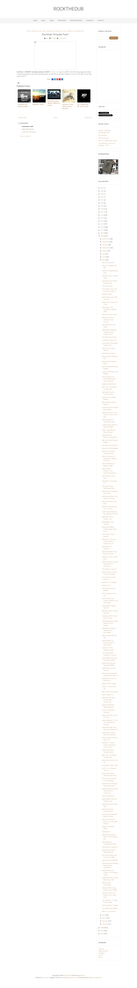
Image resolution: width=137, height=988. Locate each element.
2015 (102, 218)
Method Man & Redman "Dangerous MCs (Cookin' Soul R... (109, 332)
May (103, 260)
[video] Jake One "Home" (109, 314)
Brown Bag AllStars (39, 31)
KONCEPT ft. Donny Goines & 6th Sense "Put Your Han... (109, 745)
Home (35, 20)
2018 (102, 209)
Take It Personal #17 (108, 262)
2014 (102, 221)
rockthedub (69, 9)
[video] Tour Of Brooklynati (110, 448)
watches (101, 949)
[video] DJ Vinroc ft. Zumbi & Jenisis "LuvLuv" (108, 320)
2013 (102, 224)
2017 (102, 212)
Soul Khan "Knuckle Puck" (55, 34)
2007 (102, 931)
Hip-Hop (64, 31)
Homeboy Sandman (73, 31)
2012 (102, 227)
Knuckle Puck (54, 72)
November (105, 242)
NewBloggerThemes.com (70, 977)
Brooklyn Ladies (107, 294)
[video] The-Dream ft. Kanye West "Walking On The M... (109, 458)
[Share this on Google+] (57, 79)
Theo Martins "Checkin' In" (110, 847)
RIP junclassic (102, 135)
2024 (102, 194)
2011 (102, 230)
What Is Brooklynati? (108, 796)
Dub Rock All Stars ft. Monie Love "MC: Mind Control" (109, 821)
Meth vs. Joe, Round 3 (109, 911)
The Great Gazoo (107, 286)
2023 (102, 197)
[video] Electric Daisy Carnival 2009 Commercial (108, 700)
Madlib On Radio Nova (109, 384)
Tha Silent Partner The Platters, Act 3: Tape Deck (109, 895)
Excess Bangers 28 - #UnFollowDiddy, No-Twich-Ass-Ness (109, 379)
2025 (102, 191)
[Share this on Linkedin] (62, 79)
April (103, 915)
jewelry (100, 955)
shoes (100, 957)
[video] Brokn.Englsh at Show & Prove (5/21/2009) (109, 630)
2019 (102, 206)
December (105, 239)
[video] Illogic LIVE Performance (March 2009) (109, 309)
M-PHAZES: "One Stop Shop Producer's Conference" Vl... (109, 541)
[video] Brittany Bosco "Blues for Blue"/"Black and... (109, 837)
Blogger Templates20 (95, 977)
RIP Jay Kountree (103, 138)
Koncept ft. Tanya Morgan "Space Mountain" (67, 106)
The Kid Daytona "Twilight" (110, 905)
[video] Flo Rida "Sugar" (109, 683)
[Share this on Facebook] (52, 79)
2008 (102, 928)
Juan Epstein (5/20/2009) (110, 860)
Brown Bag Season (53, 31)
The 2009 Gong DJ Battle (110, 908)
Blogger (82, 975)
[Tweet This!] (55, 79)
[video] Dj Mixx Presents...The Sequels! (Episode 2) (109, 471)
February (105, 921)
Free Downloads (76, 20)
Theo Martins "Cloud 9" (109, 569)
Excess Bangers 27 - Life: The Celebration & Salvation (110, 722)
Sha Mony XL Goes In (108, 353)
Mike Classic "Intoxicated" (110, 692)
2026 (102, 188)
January (104, 924)
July (103, 254)
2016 (102, 215)
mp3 (82, 31)
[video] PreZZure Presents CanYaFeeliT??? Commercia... (110, 564)
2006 (102, 934)
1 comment (62, 38)
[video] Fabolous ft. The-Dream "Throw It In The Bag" (110, 415)
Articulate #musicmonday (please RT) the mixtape (110, 623)
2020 (102, 203)
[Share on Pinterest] (60, 79)
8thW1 (29, 31)
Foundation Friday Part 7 (109, 340)
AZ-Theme (45, 977)
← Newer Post (21, 117)
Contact (101, 20)
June (104, 257)
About (43, 20)
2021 (102, 200)
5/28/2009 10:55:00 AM (29, 132)
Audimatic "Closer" (38, 104)
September (106, 248)
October (105, 245)
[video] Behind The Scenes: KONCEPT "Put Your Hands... (110, 601)
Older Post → (89, 117)
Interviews (62, 20)
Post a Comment (25, 136)
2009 (102, 236)
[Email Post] (18, 83)
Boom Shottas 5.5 (107, 695)
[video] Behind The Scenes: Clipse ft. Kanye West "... (108, 643)
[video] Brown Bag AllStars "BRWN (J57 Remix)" (54, 103)
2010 (102, 233)
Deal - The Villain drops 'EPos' (107, 141)
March (104, 918)
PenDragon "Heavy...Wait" (110, 765)
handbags (101, 953)
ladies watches (103, 951)
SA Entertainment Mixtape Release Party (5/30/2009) (110, 865)
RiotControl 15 (106, 585)
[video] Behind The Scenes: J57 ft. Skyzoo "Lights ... (110, 873)
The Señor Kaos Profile (109, 337)
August (104, 251)
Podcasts (89, 20)
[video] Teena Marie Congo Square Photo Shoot (109, 529)
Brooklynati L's (106, 832)
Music (52, 20)
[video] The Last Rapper (109, 582)
